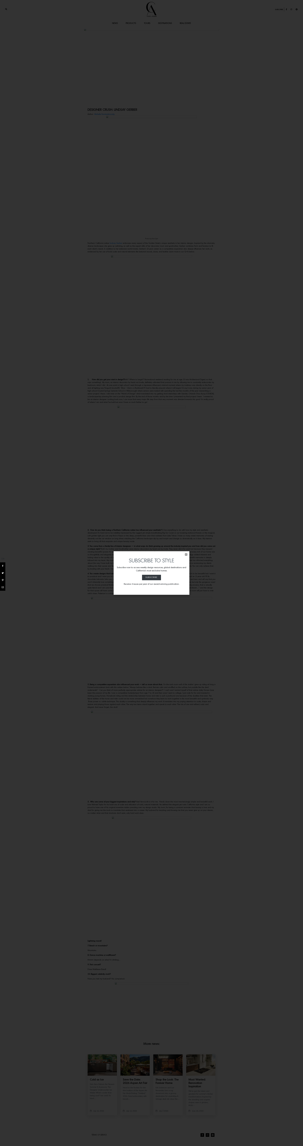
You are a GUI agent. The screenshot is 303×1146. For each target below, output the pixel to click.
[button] (186, 554)
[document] (151, 573)
